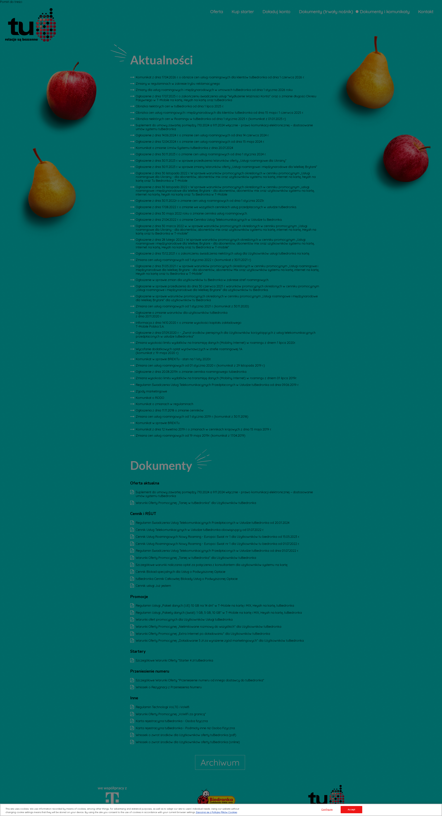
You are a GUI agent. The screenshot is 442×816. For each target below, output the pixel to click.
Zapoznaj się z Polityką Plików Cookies (216, 812)
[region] (221, 810)
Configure (327, 809)
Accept (351, 809)
